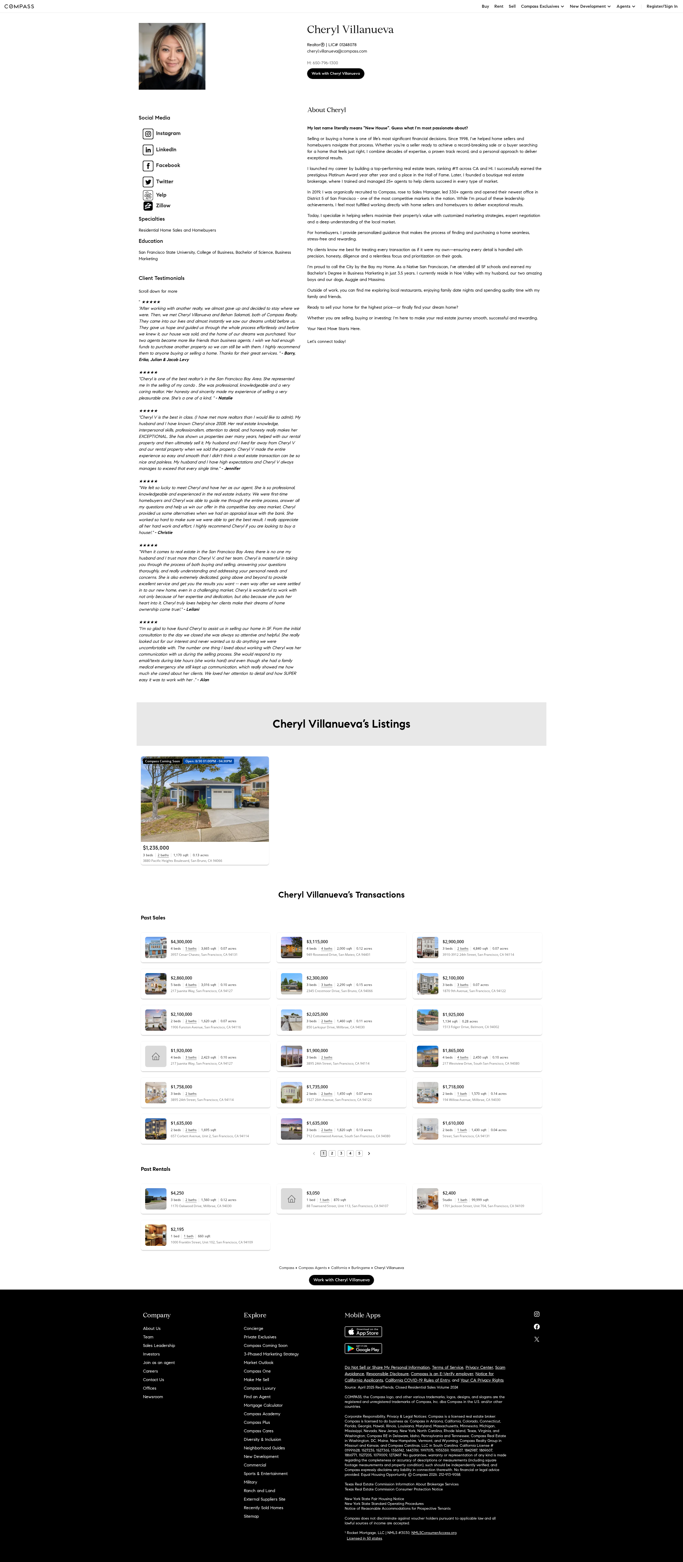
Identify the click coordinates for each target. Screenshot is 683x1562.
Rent (498, 6)
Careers (150, 1371)
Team (148, 1336)
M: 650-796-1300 (322, 62)
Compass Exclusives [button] (540, 6)
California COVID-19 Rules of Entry (417, 1380)
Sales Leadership (159, 1345)
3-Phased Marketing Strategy (271, 1354)
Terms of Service (447, 1367)
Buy (485, 6)
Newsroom (153, 1396)
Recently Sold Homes (263, 1507)
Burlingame (360, 1268)
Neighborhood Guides (264, 1447)
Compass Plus (257, 1422)
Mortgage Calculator (263, 1405)
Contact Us (153, 1379)
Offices (149, 1388)
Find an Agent (257, 1396)
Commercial (255, 1465)
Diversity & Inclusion (262, 1439)
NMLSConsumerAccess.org (433, 1533)
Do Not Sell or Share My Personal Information (387, 1367)
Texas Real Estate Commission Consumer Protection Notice (394, 1489)
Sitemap (251, 1516)
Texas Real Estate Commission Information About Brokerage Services (402, 1484)
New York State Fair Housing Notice (374, 1499)
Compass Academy (262, 1413)
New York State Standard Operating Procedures (384, 1503)
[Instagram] (537, 1313)
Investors (151, 1354)
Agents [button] (623, 6)
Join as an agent (159, 1362)
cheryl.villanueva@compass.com (337, 51)
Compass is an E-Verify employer (442, 1373)
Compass (286, 1268)
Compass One (257, 1371)
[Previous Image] (147, 799)
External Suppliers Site (264, 1499)
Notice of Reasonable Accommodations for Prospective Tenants (398, 1508)
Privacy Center (479, 1367)
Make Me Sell (256, 1379)
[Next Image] (263, 799)
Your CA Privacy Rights (482, 1380)
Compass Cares (258, 1430)
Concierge (253, 1328)
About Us (152, 1328)
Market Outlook (258, 1362)
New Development (261, 1456)
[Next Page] (369, 1153)
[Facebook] (537, 1325)
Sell (512, 6)
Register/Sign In (662, 6)
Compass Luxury (260, 1388)
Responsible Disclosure (387, 1373)
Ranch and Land (259, 1490)
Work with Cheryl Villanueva (336, 73)
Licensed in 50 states (364, 1538)
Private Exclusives (260, 1336)
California (339, 1268)
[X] (537, 1338)
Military (250, 1482)
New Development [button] (588, 6)
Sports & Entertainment (266, 1473)
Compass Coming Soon (266, 1345)
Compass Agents (313, 1268)
